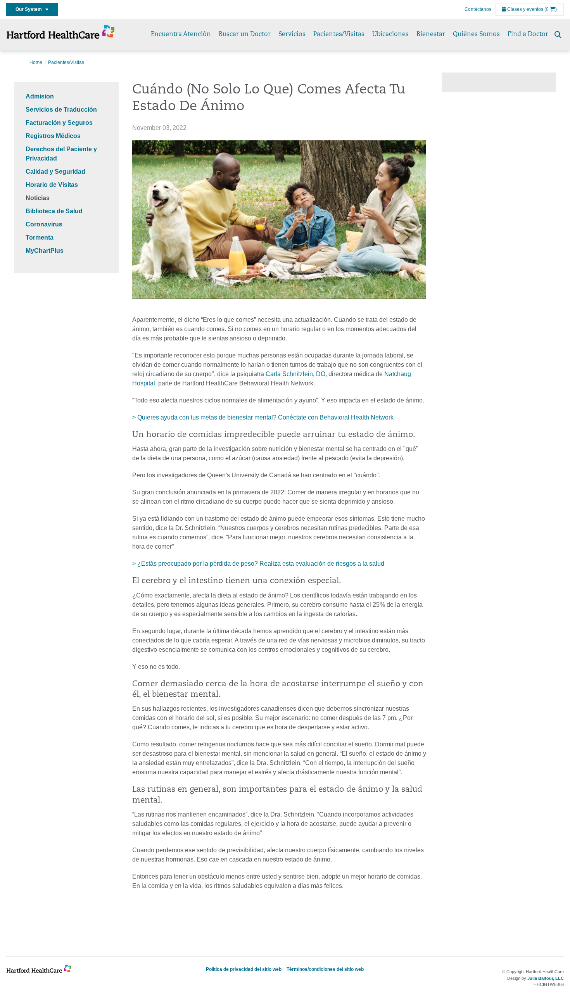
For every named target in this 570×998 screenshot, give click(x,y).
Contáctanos (478, 9)
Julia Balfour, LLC (545, 978)
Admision (40, 96)
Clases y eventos (524, 9)
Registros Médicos (53, 136)
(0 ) (550, 9)
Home (35, 62)
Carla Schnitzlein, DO (295, 374)
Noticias (38, 198)
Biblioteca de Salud (54, 211)
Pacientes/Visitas (338, 34)
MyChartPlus (45, 250)
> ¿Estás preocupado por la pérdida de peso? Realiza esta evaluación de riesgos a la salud (258, 563)
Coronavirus (44, 224)
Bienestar (430, 34)
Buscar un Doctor (245, 34)
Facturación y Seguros (59, 122)
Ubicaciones (390, 34)
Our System (30, 9)
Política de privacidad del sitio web (244, 969)
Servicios (292, 34)
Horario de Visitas (52, 184)
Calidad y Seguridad (55, 171)
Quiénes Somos (476, 34)
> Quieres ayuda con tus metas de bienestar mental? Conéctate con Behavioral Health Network (263, 417)
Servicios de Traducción (61, 109)
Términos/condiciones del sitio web (325, 969)
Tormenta (40, 237)
